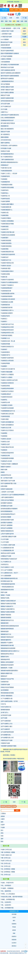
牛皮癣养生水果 (5, 402)
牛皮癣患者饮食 (5, 304)
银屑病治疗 (4, 676)
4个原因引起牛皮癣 (6, 36)
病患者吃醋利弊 (5, 45)
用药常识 (14, 946)
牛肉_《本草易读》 (6, 885)
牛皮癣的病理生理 (6, 207)
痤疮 (24, 31)
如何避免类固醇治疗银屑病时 (9, 508)
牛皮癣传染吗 (4, 190)
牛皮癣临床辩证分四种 (7, 327)
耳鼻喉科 (14, 923)
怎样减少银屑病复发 (6, 695)
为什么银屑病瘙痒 (6, 575)
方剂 (16, 10)
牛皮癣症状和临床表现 (7, 453)
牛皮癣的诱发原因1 (6, 243)
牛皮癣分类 (4, 277)
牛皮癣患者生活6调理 (7, 302)
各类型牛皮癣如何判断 (7, 98)
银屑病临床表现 (5, 659)
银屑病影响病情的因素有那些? (9, 670)
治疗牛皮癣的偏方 (6, 721)
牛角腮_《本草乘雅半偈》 (8, 899)
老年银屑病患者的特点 (7, 154)
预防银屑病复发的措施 (7, 693)
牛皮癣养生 (4, 399)
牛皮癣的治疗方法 (6, 260)
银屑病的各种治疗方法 (7, 620)
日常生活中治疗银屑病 (7, 500)
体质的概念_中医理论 (9, 755)
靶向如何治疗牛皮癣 (6, 42)
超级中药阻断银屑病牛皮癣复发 (10, 53)
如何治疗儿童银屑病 (6, 525)
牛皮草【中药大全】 (6, 860)
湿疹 (2, 838)
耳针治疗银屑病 (5, 84)
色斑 (24, 45)
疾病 (20, 10)
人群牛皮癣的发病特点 (7, 497)
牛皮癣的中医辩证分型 (7, 263)
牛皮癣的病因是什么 (6, 210)
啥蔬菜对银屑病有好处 (7, 531)
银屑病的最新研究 (6, 640)
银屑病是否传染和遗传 (7, 665)
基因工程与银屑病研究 (7, 129)
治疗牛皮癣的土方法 (6, 723)
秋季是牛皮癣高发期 (6, 489)
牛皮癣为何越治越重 (6, 372)
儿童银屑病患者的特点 (7, 81)
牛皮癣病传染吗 (5, 176)
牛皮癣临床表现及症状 (7, 330)
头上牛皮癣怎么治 (6, 561)
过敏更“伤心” (4, 112)
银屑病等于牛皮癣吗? (7, 642)
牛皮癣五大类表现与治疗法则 (9, 380)
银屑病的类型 (4, 623)
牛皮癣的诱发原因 (6, 240)
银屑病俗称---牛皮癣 (6, 668)
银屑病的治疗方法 (6, 634)
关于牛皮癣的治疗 (6, 106)
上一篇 (4, 18)
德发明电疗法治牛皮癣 (7, 67)
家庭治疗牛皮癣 (5, 131)
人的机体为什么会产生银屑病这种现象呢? (13, 494)
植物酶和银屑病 (5, 709)
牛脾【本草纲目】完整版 (8, 852)
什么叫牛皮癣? (5, 542)
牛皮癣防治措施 (5, 274)
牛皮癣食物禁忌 (5, 352)
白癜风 (24, 28)
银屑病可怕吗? (5, 656)
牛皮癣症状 (4, 450)
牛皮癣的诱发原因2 (6, 246)
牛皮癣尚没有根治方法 (7, 346)
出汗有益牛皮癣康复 (6, 56)
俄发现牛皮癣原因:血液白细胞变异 (10, 73)
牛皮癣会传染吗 (5, 316)
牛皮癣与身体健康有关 (7, 425)
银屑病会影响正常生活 (7, 654)
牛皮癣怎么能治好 (6, 439)
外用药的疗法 (4, 564)
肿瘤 (18, 21)
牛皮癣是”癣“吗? (5, 355)
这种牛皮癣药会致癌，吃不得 (9, 701)
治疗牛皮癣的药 (5, 729)
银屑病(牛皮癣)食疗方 (7, 606)
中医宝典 (4, 10)
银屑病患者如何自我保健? (8, 648)
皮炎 (24, 39)
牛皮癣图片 (4, 366)
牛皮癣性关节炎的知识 (7, 391)
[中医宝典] (11, 7)
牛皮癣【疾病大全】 (6, 855)
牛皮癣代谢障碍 (5, 201)
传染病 (14, 927)
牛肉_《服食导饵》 (6, 891)
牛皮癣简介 (4, 321)
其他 (24, 42)
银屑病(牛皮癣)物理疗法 (8, 609)
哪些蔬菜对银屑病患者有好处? (9, 162)
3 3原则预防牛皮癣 (6, 34)
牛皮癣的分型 (4, 212)
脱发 (2, 841)
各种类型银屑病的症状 (7, 101)
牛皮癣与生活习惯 (6, 427)
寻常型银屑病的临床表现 (8, 584)
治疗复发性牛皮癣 (6, 715)
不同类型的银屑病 (6, 48)
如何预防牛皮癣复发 (6, 522)
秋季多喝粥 (4, 486)
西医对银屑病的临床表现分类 (9, 578)
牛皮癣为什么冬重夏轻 (7, 374)
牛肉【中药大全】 (6, 863)
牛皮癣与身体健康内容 (7, 422)
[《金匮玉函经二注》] (10, 783)
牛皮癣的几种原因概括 (7, 221)
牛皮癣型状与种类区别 (7, 383)
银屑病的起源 (4, 631)
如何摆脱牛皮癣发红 (6, 503)
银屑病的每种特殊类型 (7, 628)
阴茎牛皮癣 (4, 592)
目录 (10, 18)
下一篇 (24, 18)
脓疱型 (3, 472)
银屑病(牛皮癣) (5, 598)
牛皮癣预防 (4, 433)
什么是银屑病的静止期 (7, 550)
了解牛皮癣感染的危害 (7, 159)
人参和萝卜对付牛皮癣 (7, 492)
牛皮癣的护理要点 (6, 218)
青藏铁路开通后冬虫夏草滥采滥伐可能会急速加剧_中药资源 (13, 750)
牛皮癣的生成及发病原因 (8, 235)
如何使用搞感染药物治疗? (8, 514)
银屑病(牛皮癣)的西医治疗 (8, 601)
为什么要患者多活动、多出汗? (9, 573)
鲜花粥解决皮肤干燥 (6, 581)
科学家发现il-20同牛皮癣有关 (9, 145)
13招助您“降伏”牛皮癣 (7, 31)
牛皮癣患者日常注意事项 (8, 299)
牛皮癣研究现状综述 (6, 397)
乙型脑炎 (3, 813)
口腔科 (14, 917)
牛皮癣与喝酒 (4, 419)
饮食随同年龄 (4, 681)
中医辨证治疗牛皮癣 (6, 740)
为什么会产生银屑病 (6, 570)
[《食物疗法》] (17, 783)
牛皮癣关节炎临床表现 (7, 279)
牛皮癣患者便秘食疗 (6, 288)
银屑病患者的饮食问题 (7, 645)
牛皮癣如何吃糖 (5, 344)
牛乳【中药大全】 (6, 874)
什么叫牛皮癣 (4, 539)
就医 (25, 21)
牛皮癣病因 (4, 179)
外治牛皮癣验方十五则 (7, 567)
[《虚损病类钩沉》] (6, 771)
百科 (25, 10)
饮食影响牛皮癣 (5, 684)
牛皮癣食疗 (4, 349)
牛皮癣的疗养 (4, 229)
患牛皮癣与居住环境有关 (8, 123)
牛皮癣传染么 (4, 193)
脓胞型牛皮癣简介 (6, 466)
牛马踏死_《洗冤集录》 (7, 888)
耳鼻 (6, 21)
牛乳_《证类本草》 (6, 902)
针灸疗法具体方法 (6, 707)
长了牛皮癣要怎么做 (6, 698)
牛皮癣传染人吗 (5, 196)
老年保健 (14, 914)
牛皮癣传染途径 (5, 198)
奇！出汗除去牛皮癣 (6, 478)
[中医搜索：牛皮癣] (16, 14)
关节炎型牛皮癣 (5, 103)
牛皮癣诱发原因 (5, 416)
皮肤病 (9, 806)
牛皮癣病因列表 (5, 182)
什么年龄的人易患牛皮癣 (8, 545)
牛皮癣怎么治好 (5, 441)
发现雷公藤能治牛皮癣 (7, 87)
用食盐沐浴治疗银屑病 (7, 687)
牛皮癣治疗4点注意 (6, 461)
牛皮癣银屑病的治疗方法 (8, 411)
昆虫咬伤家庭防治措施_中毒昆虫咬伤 (13, 758)
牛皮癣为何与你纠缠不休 (8, 369)
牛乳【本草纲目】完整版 (8, 869)
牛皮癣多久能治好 (6, 265)
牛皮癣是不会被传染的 (7, 358)
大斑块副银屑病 (5, 62)
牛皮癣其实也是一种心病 (8, 341)
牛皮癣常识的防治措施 (7, 187)
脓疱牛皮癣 (4, 469)
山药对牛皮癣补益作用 (7, 534)
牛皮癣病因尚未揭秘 (6, 184)
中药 (11, 10)
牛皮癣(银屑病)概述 (6, 170)
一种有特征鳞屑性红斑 (7, 587)
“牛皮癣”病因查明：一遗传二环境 (10, 28)
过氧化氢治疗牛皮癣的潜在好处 (10, 115)
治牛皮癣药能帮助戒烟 (7, 732)
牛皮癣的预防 (4, 249)
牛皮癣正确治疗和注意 (7, 447)
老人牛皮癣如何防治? (7, 156)
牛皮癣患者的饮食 (6, 291)
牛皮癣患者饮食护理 (6, 307)
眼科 (2, 21)
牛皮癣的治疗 (4, 257)
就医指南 (14, 939)
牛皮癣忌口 (4, 318)
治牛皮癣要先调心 (6, 735)
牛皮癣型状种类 (5, 386)
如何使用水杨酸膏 (6, 517)
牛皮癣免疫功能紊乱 (6, 335)
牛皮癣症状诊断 (5, 455)
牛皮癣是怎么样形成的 (7, 360)
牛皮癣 (24, 36)
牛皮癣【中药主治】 (6, 849)
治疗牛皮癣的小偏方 (6, 726)
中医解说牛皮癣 (5, 743)
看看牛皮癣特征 (5, 143)
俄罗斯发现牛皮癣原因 (7, 78)
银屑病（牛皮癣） (6, 595)
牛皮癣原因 (4, 436)
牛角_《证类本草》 (6, 905)
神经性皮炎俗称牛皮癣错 (8, 553)
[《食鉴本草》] (14, 771)
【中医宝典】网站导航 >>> (14, 2)
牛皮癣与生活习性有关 (7, 430)
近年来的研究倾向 (6, 140)
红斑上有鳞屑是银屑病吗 (8, 117)
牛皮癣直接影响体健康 (7, 458)
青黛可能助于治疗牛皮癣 (8, 480)
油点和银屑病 (4, 690)
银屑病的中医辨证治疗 (7, 637)
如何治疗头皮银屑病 (6, 528)
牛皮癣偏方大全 (5, 338)
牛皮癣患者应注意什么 (7, 310)
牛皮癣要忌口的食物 (6, 405)
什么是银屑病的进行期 (7, 547)
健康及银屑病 (4, 137)
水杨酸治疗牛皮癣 (6, 556)
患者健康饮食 (4, 126)
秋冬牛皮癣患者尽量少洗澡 (8, 483)
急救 (22, 21)
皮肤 (14, 21)
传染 (10, 21)
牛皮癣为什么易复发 (6, 377)
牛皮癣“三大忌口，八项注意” (9, 173)
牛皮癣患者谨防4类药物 (7, 293)
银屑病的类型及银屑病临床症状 (10, 626)
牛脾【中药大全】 (6, 858)
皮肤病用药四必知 (6, 475)
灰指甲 (24, 34)
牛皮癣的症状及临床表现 (8, 254)
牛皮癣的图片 (4, 237)
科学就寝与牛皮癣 (6, 148)
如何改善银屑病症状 (6, 511)
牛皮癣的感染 (4, 215)
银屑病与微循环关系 (6, 673)
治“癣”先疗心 (4, 712)
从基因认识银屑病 (6, 59)
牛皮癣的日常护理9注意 (7, 232)
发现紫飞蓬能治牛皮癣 (7, 89)
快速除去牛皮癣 (5, 151)
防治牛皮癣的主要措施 (7, 92)
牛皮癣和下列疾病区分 (7, 285)
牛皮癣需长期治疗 (6, 394)
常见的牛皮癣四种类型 (7, 50)
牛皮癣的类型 (4, 226)
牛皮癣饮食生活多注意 (7, 413)
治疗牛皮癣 (4, 718)
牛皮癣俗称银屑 (5, 363)
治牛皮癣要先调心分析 (7, 737)
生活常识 (14, 942)
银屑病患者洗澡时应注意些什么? (10, 651)
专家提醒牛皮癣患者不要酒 (8, 746)
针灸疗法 (3, 704)
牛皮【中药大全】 (6, 866)
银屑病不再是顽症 (6, 614)
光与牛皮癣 (4, 109)
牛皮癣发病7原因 (5, 268)
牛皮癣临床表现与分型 (7, 332)
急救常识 (14, 936)
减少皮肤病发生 (5, 134)
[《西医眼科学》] (21, 771)
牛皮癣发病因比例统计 (7, 271)
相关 (17, 18)
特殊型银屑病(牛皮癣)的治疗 (9, 559)
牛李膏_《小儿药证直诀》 (8, 894)
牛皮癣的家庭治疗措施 (7, 224)
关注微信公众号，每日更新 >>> (14, 25)
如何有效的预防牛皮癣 (7, 520)
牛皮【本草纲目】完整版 (8, 872)
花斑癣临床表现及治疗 (7, 120)
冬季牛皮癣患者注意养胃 (8, 70)
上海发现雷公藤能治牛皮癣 (8, 536)
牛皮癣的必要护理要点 (7, 204)
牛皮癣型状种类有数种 (7, 388)
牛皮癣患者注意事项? (7, 313)
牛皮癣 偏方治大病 (6, 168)
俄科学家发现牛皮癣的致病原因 (10, 76)
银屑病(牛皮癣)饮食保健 (8, 612)
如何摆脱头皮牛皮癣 (6, 506)
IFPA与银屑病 (5, 39)
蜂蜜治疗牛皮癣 (5, 95)
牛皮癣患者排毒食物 (6, 296)
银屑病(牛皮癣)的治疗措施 (8, 603)
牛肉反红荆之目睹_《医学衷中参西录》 (12, 896)
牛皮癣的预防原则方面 (7, 251)
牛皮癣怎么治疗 (5, 444)
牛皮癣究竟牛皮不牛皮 (7, 324)
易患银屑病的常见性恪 (7, 589)
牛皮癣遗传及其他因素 (7, 408)
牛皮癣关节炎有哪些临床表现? (9, 282)
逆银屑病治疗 (4, 165)
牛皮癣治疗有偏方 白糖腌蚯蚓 (9, 464)
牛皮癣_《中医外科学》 (7, 882)
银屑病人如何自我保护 (7, 662)
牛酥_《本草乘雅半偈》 (7, 908)
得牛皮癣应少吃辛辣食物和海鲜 (10, 64)
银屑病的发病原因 (6, 617)
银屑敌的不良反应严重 (7, 679)
